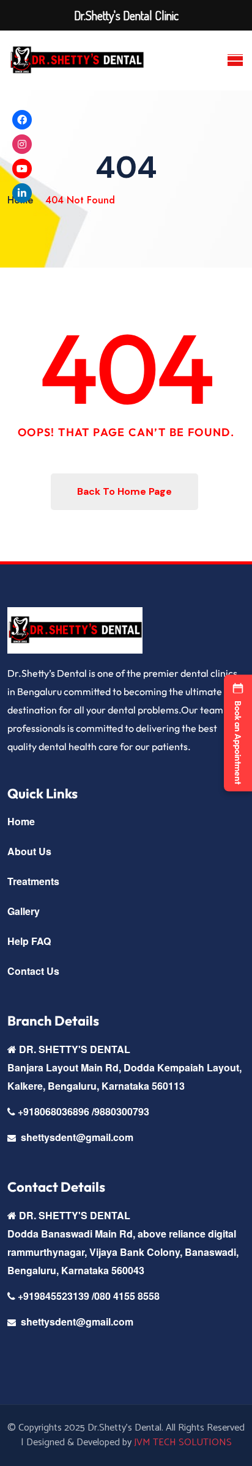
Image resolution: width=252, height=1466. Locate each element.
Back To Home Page (124, 491)
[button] (238, 733)
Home (21, 821)
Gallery (23, 911)
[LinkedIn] (22, 193)
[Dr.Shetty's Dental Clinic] (76, 60)
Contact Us (33, 971)
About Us (29, 851)
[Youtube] (22, 168)
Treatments (33, 881)
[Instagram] (22, 144)
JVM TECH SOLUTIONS (183, 1442)
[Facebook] (22, 119)
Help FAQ (29, 941)
